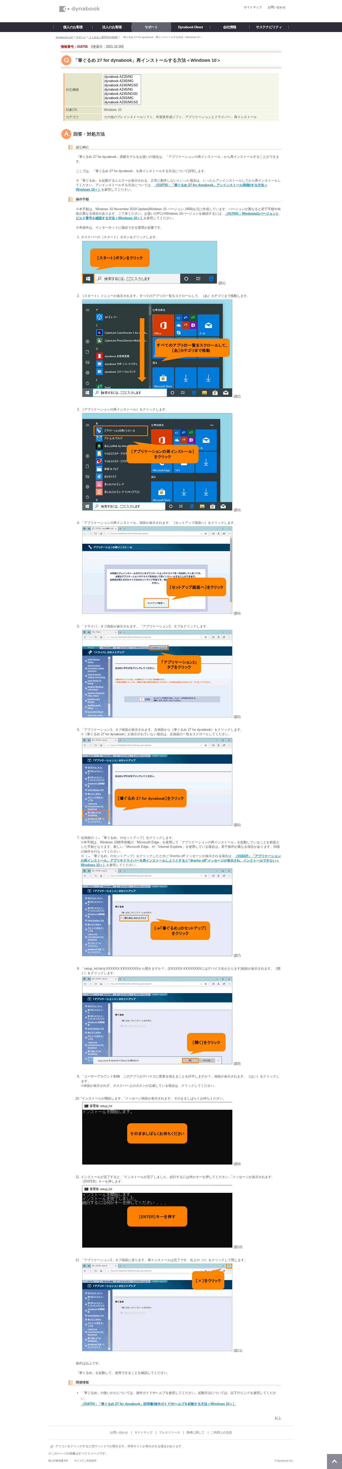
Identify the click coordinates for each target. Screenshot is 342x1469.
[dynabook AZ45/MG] (122, 81)
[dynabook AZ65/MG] (122, 98)
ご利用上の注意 (221, 1432)
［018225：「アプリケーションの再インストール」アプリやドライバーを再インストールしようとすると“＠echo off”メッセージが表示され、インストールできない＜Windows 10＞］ (181, 860)
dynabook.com (64, 37)
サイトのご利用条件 (85, 1460)
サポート (81, 37)
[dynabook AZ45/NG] (122, 90)
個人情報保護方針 (58, 1460)
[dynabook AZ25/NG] (122, 77)
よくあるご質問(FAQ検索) (103, 37)
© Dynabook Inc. (284, 1460)
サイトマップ (253, 7)
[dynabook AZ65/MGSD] (122, 102)
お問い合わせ (277, 7)
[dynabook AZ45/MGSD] (122, 85)
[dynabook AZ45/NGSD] (122, 94)
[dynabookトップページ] (79, 1)
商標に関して (196, 1432)
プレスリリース (169, 1432)
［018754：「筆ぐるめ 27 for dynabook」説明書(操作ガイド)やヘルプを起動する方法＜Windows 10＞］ (158, 1404)
